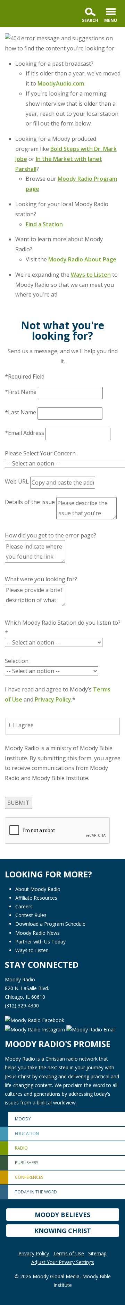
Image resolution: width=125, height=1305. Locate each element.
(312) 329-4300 (22, 1005)
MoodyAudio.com (61, 83)
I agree (24, 725)
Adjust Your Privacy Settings (62, 1262)
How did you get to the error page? (50, 535)
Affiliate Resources (36, 897)
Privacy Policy (53, 699)
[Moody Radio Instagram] (35, 1029)
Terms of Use (68, 1253)
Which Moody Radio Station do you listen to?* (62, 628)
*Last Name (20, 412)
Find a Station (44, 224)
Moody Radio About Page (82, 259)
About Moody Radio (37, 889)
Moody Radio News (37, 933)
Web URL (17, 481)
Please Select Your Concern (40, 453)
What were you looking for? (41, 579)
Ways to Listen (91, 274)
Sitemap (97, 1253)
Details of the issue (30, 502)
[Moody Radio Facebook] (34, 1019)
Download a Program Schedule (50, 924)
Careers (24, 906)
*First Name (20, 392)
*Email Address (24, 433)
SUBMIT (19, 802)
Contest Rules (31, 915)
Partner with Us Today (40, 941)
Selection (16, 661)
